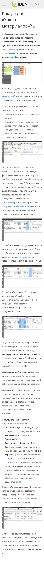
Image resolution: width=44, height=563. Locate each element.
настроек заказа (12, 462)
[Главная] (21, 4)
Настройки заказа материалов (16, 206)
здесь (12, 53)
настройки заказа (23, 114)
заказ (18, 482)
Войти (38, 4)
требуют (15, 57)
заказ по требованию (12, 96)
